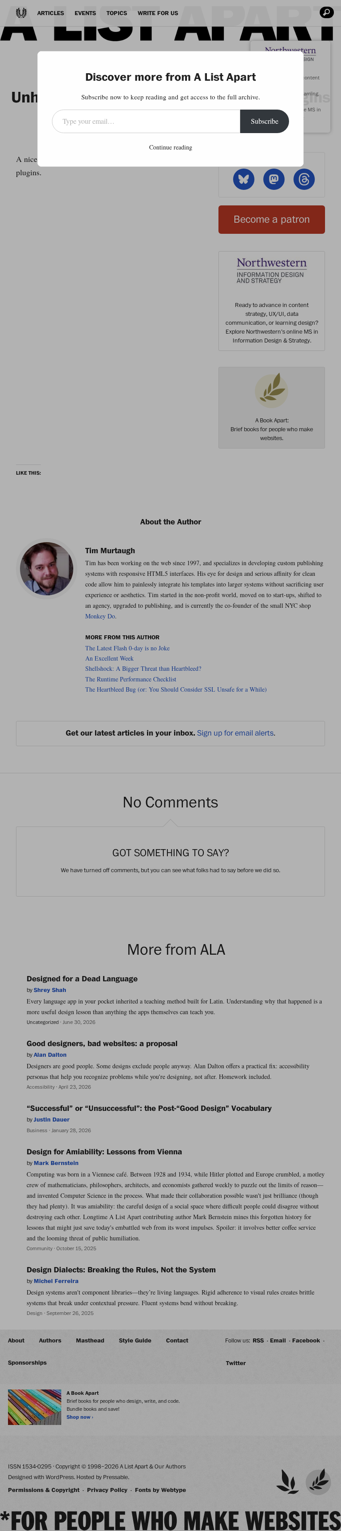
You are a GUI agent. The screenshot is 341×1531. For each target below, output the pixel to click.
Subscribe (264, 121)
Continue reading (170, 147)
